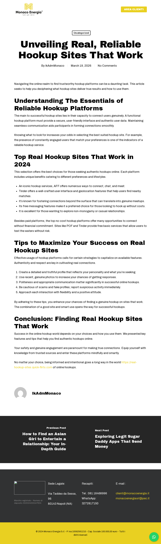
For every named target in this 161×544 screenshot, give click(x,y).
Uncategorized (81, 33)
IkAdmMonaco (54, 65)
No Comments (107, 65)
